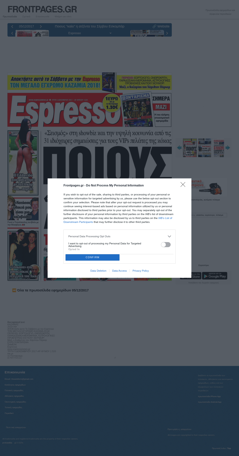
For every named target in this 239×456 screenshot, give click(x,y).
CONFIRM (93, 257)
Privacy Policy (141, 270)
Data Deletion (98, 270)
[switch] (166, 244)
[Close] (184, 185)
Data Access (119, 270)
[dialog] (119, 228)
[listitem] (119, 236)
